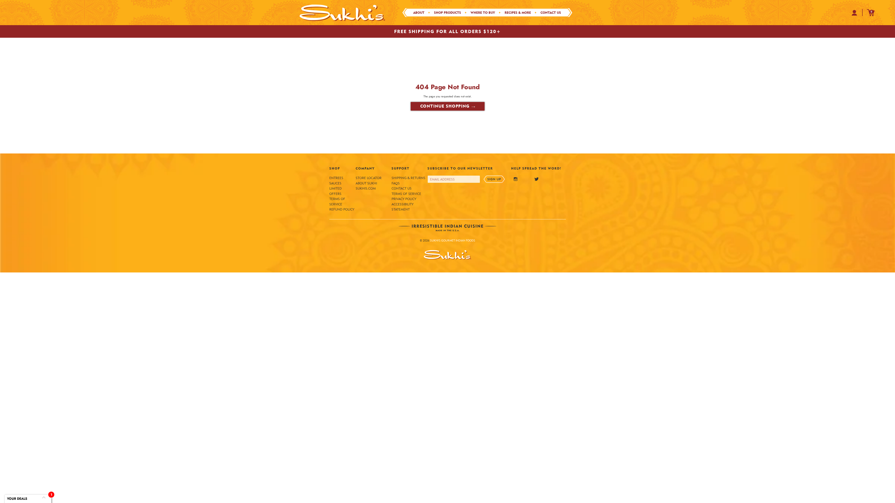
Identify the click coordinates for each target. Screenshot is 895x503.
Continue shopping (444, 106)
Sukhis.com (366, 188)
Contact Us (402, 188)
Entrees (336, 178)
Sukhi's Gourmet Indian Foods (452, 240)
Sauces (335, 183)
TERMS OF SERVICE (406, 194)
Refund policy (341, 209)
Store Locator (369, 178)
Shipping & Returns (408, 178)
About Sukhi (366, 183)
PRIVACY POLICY (404, 199)
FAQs (396, 183)
